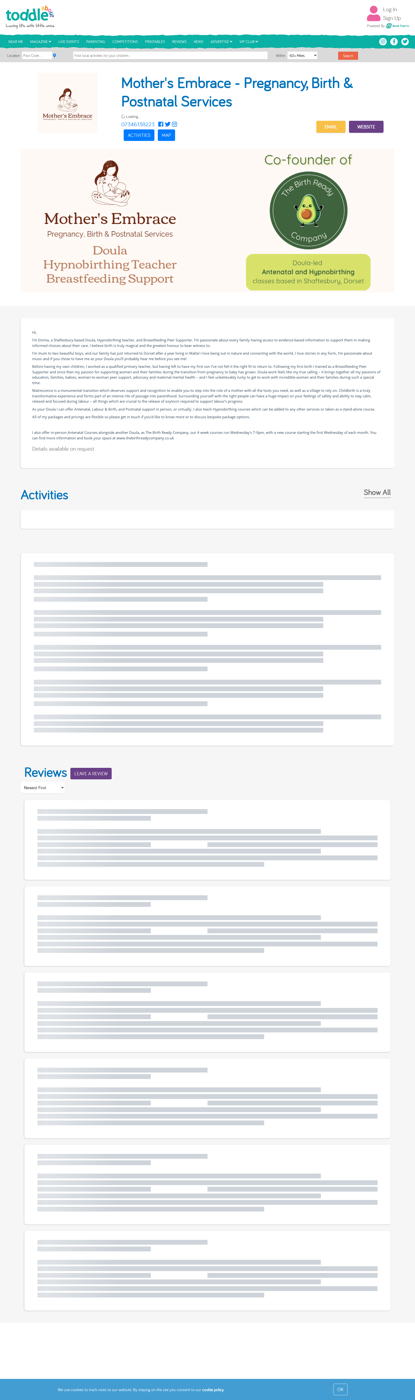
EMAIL (331, 127)
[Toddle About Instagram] (383, 41)
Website (366, 127)
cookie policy (213, 1389)
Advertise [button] (220, 41)
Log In (390, 9)
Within (281, 55)
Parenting (95, 41)
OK (340, 1389)
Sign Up (392, 17)
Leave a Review (91, 773)
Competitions (125, 41)
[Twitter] (168, 124)
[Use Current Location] (54, 55)
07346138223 (138, 124)
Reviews (179, 41)
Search (348, 55)
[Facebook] (160, 124)
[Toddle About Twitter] (405, 41)
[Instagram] (174, 124)
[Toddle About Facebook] (394, 41)
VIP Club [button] (247, 41)
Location (13, 55)
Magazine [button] (39, 41)
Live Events (68, 41)
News (198, 41)
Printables (155, 41)
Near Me (15, 41)
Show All (377, 492)
